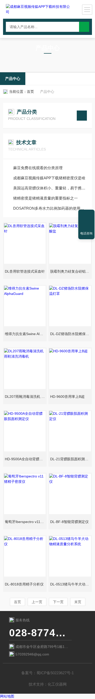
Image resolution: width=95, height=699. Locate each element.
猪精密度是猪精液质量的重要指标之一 (45, 198)
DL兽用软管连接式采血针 (25, 271)
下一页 (58, 602)
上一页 (37, 602)
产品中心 (12, 78)
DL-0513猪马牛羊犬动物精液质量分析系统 (70, 584)
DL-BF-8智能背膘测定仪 (69, 522)
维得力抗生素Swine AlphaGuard (25, 334)
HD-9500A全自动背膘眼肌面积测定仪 (25, 459)
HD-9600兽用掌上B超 (67, 397)
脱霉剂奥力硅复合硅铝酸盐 (70, 271)
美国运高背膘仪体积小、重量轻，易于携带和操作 (50, 188)
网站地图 (7, 696)
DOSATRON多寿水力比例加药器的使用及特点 (50, 208)
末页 (77, 602)
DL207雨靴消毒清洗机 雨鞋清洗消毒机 (25, 397)
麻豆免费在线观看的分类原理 (38, 168)
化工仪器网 (57, 684)
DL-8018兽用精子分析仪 (24, 584)
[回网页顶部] (86, 215)
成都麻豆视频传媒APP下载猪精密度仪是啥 (49, 178)
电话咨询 (86, 233)
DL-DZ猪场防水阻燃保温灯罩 (70, 334)
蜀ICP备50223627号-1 (55, 673)
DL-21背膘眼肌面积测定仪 (70, 459)
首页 (30, 92)
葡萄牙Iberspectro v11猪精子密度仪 (25, 522)
